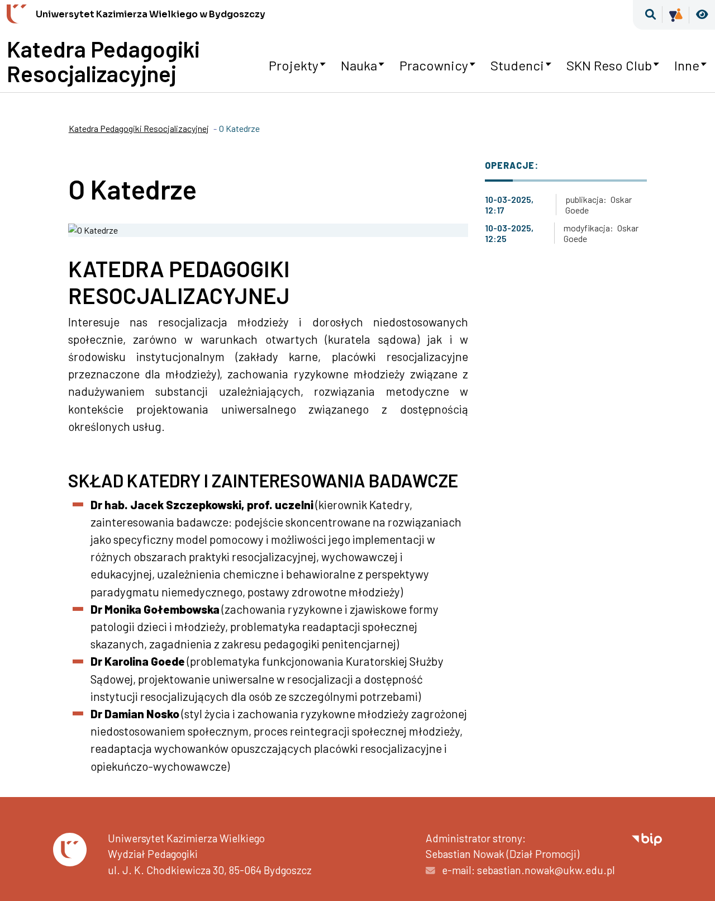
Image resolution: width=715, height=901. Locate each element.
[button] (650, 15)
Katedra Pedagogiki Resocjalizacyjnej (103, 61)
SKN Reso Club (609, 65)
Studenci (517, 65)
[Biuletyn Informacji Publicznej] (647, 838)
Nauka (359, 65)
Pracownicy (433, 65)
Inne (686, 65)
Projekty (293, 65)
